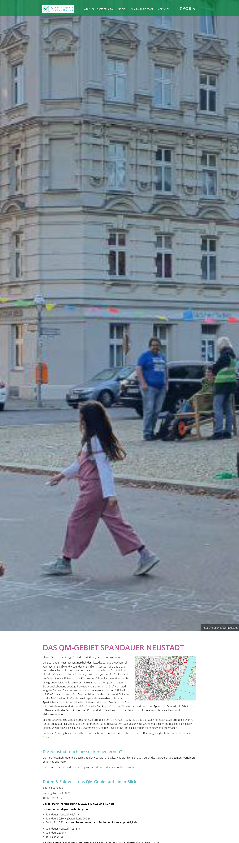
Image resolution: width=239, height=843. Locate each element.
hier (122, 767)
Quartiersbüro (105, 9)
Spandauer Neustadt (142, 9)
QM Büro (98, 767)
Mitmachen (164, 9)
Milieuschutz (85, 733)
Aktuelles (89, 9)
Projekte (122, 9)
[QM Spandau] (58, 9)
